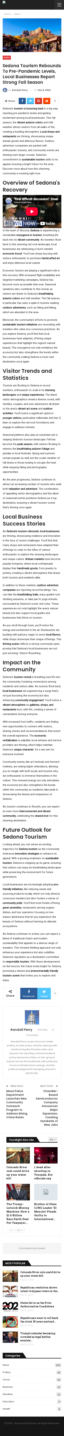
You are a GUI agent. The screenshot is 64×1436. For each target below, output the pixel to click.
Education (8, 1401)
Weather (8, 1394)
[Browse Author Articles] (32, 1017)
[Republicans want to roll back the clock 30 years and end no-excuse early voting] (10, 1322)
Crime (6, 1379)
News (7, 57)
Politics (7, 1372)
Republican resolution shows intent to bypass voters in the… (39, 1289)
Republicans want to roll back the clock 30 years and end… (39, 1319)
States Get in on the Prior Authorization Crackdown (37, 1304)
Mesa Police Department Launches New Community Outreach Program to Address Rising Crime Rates (16, 1104)
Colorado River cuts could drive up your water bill (40, 1273)
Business (8, 1387)
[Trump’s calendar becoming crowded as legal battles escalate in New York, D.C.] (10, 1337)
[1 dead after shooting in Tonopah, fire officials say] (46, 1155)
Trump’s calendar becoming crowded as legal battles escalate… (37, 1337)
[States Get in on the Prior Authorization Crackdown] (10, 1307)
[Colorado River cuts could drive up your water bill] (18, 1155)
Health (6, 1409)
